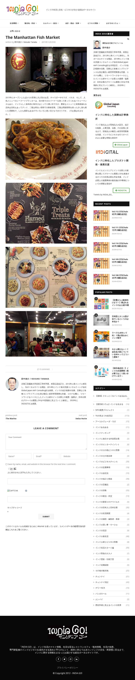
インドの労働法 (112, 484)
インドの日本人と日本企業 (112, 507)
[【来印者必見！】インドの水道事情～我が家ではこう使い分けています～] (101, 372)
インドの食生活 (112, 536)
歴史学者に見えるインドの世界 (112, 605)
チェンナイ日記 (112, 582)
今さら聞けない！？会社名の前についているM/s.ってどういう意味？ (120, 353)
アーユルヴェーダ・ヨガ (112, 421)
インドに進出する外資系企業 (112, 438)
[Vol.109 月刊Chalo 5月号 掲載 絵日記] (101, 263)
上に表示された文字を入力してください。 (24, 472)
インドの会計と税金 (112, 479)
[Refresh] (26, 490)
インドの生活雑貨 (112, 513)
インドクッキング (112, 433)
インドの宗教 (112, 490)
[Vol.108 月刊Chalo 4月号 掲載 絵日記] (101, 279)
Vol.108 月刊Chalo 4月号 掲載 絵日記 (120, 276)
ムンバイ (112, 599)
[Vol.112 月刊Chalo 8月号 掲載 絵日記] (101, 215)
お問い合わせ (15, 31)
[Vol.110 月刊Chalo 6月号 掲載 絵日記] (101, 247)
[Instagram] (71, 659)
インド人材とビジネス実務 (112, 542)
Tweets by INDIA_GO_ (102, 194)
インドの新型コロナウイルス (112, 502)
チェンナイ (112, 576)
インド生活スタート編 (112, 547)
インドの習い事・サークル (112, 524)
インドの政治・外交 (112, 496)
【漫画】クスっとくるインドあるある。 (112, 396)
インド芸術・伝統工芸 (112, 559)
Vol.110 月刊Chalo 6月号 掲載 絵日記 (120, 244)
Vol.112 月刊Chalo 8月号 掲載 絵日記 (120, 212)
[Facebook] (58, 659)
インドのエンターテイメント (112, 444)
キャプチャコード (14, 507)
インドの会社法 (112, 473)
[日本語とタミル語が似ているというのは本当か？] (101, 320)
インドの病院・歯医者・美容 (112, 519)
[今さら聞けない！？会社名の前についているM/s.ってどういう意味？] (101, 353)
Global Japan (122, 144)
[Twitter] (64, 659)
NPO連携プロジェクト (112, 410)
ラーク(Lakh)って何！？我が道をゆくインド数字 (120, 335)
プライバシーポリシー (67, 667)
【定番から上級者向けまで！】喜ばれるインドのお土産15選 (120, 302)
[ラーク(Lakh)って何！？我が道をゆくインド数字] (101, 336)
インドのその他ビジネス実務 (112, 450)
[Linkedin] (77, 659)
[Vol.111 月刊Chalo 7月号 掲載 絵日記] (101, 231)
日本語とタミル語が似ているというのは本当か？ (120, 319)
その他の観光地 (112, 570)
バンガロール (112, 593)
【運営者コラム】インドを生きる (112, 404)
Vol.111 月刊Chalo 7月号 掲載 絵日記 (120, 228)
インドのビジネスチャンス (112, 461)
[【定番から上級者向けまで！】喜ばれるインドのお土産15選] (101, 304)
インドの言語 (112, 530)
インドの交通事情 (112, 467)
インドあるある (112, 427)
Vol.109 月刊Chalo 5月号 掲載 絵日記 (120, 260)
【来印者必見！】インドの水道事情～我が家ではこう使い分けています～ (120, 372)
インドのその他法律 (112, 456)
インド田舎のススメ (112, 553)
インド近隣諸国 (112, 565)
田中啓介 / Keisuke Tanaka (26, 42)
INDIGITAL (122, 190)
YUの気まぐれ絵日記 (112, 415)
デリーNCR (112, 588)
